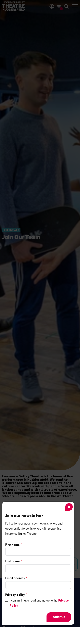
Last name (13, 561)
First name (13, 544)
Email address (16, 578)
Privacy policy (16, 594)
